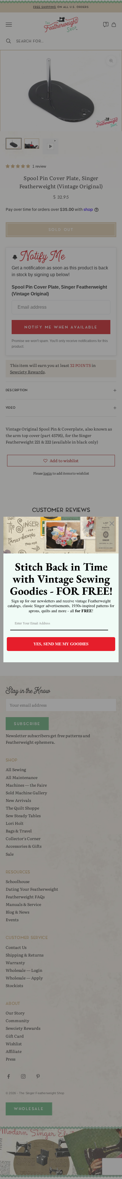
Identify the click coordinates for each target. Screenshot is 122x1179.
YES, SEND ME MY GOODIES (61, 644)
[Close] (112, 523)
